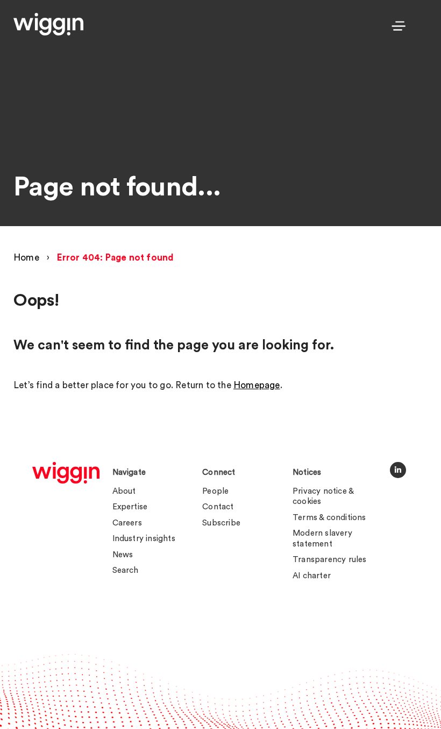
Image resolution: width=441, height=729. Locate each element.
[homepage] (65, 472)
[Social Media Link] (398, 470)
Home (26, 257)
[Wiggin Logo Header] (48, 24)
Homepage (256, 385)
